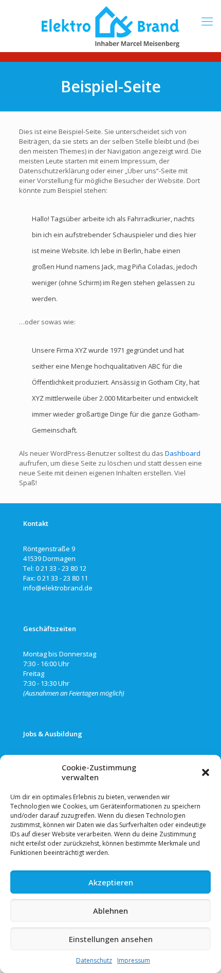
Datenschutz (94, 960)
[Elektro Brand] (110, 25)
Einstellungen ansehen (111, 939)
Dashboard (182, 453)
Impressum (133, 960)
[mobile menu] (207, 20)
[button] (205, 772)
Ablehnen (110, 910)
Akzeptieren (110, 882)
